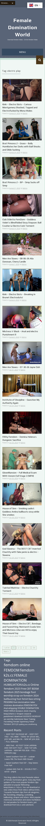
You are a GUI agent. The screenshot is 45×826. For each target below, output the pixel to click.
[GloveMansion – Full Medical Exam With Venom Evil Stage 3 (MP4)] (22, 458)
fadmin (25, 113)
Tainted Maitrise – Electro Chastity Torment (20, 589)
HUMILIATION (13, 685)
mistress (8, 705)
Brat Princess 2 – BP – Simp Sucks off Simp (21, 184)
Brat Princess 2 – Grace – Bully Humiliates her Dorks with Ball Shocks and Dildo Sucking (21, 146)
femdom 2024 (31, 695)
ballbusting (10, 698)
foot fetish (22, 698)
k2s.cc (26, 685)
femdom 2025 (12, 692)
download (18, 716)
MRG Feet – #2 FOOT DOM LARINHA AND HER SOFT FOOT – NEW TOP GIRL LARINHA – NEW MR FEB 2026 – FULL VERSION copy (20, 749)
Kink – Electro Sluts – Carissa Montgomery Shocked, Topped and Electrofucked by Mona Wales (19, 107)
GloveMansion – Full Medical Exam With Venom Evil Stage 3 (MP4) (19, 474)
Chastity (32, 711)
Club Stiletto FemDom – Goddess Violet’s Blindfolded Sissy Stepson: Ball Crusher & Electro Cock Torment (21, 222)
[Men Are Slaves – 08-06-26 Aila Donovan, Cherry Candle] (22, 244)
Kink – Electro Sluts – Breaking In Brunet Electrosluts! (18, 296)
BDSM (35, 688)
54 (34, 648)
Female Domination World (22, 27)
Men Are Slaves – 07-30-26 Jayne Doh (21, 367)
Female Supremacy (21, 721)
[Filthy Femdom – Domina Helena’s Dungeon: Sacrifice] (22, 422)
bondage (25, 692)
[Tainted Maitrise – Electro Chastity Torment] (22, 573)
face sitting (34, 698)
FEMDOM (12, 670)
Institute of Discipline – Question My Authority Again (21, 401)
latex (32, 702)
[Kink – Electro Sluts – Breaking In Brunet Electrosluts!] (22, 280)
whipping (12, 708)
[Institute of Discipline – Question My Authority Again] (22, 385)
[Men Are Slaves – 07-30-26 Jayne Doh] (22, 353)
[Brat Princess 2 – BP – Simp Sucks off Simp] (22, 168)
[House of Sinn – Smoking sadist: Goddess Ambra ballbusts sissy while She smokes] (22, 494)
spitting (21, 724)
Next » (6, 651)
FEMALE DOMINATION (15, 678)
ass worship (9, 719)
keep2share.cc (10, 713)
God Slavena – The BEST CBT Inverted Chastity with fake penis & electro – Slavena (21, 551)
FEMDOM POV (30, 705)
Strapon (20, 713)
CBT (29, 688)
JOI (17, 724)
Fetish (31, 721)
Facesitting (8, 721)
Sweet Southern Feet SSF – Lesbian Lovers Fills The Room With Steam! (19, 757)
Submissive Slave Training (24, 719)
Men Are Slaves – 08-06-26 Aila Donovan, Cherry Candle (18, 260)
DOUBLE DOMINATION (28, 708)
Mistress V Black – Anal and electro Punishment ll (20, 333)
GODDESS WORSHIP (32, 716)
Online (35, 684)
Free (23, 688)
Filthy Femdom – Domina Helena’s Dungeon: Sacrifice (19, 438)
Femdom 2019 (10, 724)
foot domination (22, 702)
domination (18, 705)
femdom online (17, 664)
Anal (6, 708)
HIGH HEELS (9, 711)
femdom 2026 (22, 711)
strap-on (18, 695)
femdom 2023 (12, 688)
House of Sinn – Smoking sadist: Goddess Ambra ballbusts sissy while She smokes (20, 511)
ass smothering (31, 724)
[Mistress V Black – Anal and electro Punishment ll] (22, 317)
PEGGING (8, 702)
